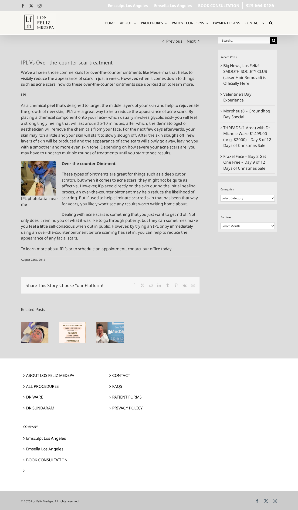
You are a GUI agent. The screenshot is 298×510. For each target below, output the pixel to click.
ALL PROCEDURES (42, 386)
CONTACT (121, 375)
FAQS (117, 386)
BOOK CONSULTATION (47, 460)
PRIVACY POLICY (127, 408)
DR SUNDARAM (40, 408)
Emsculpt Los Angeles (46, 438)
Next (191, 41)
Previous (174, 41)
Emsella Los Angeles (44, 449)
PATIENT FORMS (127, 397)
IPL (156, 226)
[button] (270, 22)
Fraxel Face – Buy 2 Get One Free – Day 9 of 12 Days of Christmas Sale (244, 162)
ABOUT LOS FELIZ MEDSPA (50, 375)
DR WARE (34, 397)
